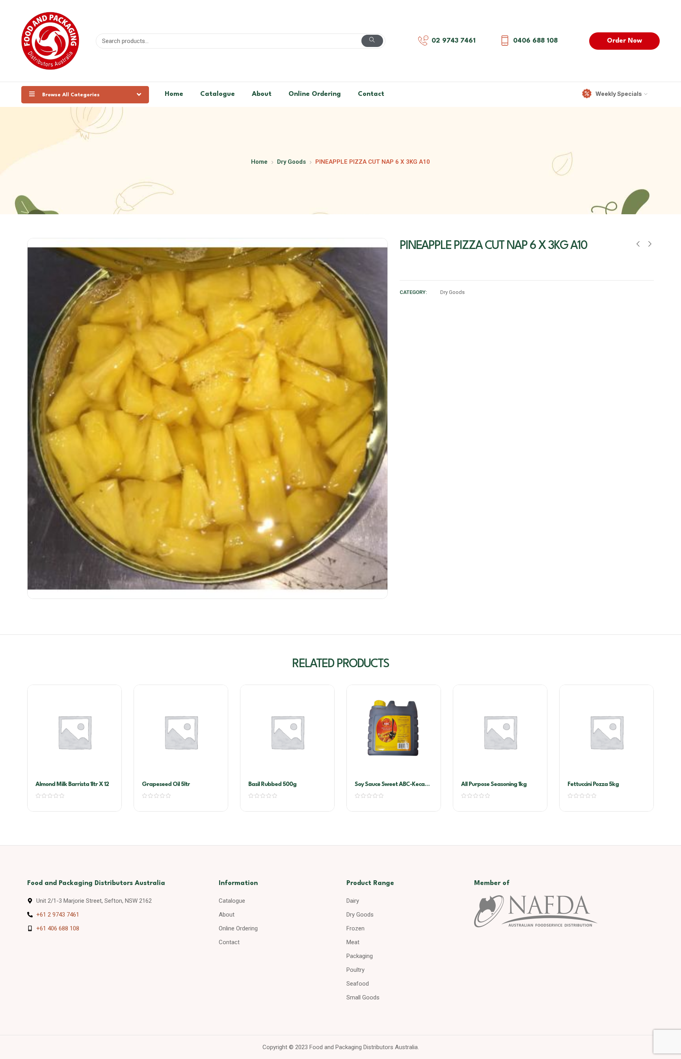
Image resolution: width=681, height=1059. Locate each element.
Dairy (352, 900)
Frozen (355, 928)
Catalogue (217, 94)
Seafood (357, 983)
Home (174, 94)
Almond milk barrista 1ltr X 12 (72, 785)
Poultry (355, 969)
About (262, 94)
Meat (352, 942)
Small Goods (363, 997)
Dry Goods (291, 161)
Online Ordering (314, 94)
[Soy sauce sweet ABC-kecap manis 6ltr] (394, 732)
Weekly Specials (618, 93)
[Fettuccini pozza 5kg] (606, 732)
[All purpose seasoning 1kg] (500, 732)
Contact (371, 94)
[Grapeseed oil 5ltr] (181, 732)
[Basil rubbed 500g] (287, 732)
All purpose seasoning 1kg (494, 785)
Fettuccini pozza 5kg (593, 785)
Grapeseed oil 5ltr (166, 785)
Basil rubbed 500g (272, 785)
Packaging (359, 956)
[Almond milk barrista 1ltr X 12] (74, 732)
